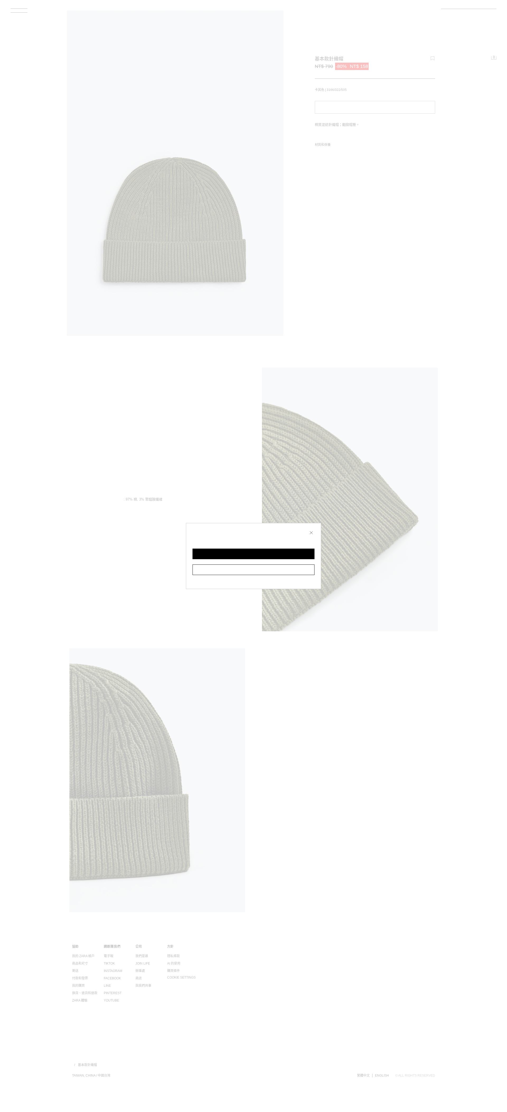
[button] (253, 554)
